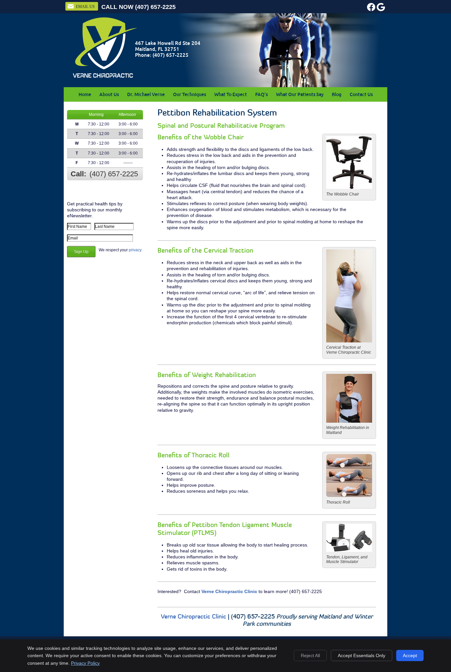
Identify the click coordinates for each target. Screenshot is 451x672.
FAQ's (261, 94)
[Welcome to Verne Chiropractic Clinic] (105, 77)
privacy (135, 250)
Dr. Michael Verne (146, 94)
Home (85, 94)
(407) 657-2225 (155, 7)
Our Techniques (189, 94)
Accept (410, 655)
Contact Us (361, 94)
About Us (109, 94)
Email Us (85, 6)
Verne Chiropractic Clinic (229, 591)
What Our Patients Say (300, 94)
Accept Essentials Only (361, 655)
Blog (336, 94)
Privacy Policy (85, 663)
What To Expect (230, 94)
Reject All (310, 655)
